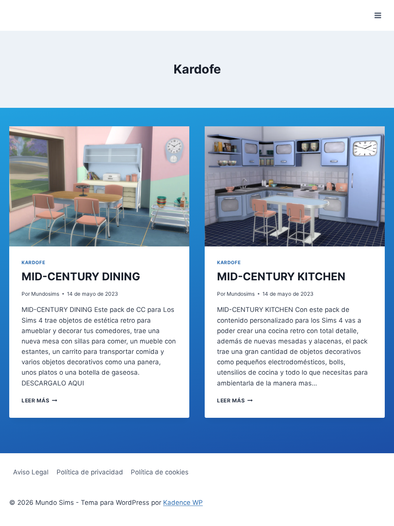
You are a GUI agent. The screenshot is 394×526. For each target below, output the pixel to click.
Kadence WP (183, 502)
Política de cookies (160, 472)
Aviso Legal (30, 472)
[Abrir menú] (378, 15)
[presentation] (99, 186)
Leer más (39, 400)
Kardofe (33, 262)
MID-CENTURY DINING (81, 276)
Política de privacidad (90, 472)
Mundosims (45, 294)
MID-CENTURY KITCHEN (281, 276)
